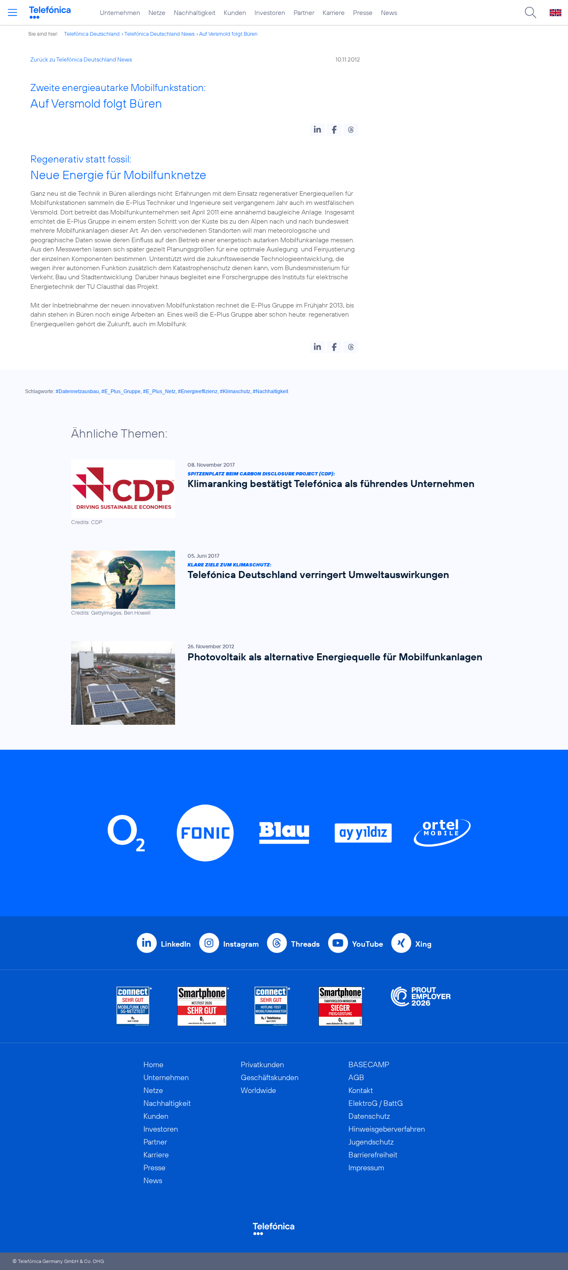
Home (153, 1064)
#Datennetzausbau (77, 391)
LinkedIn (176, 944)
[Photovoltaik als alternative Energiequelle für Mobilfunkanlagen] (280, 683)
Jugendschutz (371, 1142)
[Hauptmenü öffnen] (12, 12)
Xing (423, 944)
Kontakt (360, 1090)
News (389, 12)
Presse (363, 12)
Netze (156, 12)
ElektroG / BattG (375, 1103)
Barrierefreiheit (373, 1154)
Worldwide (258, 1090)
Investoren (269, 12)
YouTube (367, 944)
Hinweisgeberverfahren (386, 1129)
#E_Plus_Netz (159, 391)
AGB (356, 1077)
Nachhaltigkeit (194, 12)
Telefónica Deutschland (92, 33)
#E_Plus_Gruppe (121, 391)
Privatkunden (262, 1064)
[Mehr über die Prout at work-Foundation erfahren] (421, 1006)
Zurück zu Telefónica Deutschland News (81, 59)
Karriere (334, 12)
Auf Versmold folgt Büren (228, 33)
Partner (304, 12)
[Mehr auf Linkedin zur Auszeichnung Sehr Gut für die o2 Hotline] (272, 1006)
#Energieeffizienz (197, 391)
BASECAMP (368, 1064)
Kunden (235, 12)
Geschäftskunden (270, 1077)
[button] (317, 129)
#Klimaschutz (235, 391)
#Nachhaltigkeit (270, 391)
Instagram (241, 944)
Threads (305, 944)
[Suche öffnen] (530, 12)
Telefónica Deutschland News (159, 33)
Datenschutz (369, 1116)
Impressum (366, 1167)
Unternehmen (120, 12)
